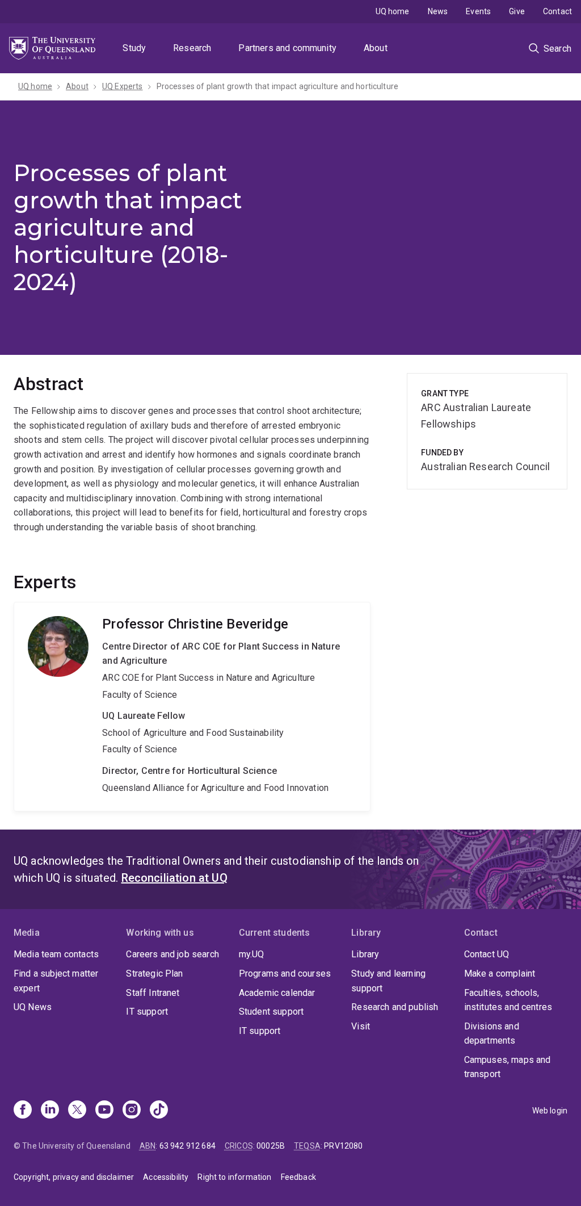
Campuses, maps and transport (507, 1067)
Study (134, 48)
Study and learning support (388, 981)
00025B (270, 1145)
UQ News (33, 1007)
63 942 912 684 (187, 1145)
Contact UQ (487, 954)
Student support (271, 1011)
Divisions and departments (491, 1033)
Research (192, 48)
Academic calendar (277, 992)
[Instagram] (132, 1111)
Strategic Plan (154, 973)
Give (517, 11)
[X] (77, 1111)
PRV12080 (343, 1145)
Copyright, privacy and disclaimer (74, 1177)
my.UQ (251, 954)
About (376, 48)
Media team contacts (56, 954)
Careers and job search (172, 954)
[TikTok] (159, 1111)
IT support (147, 1011)
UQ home (393, 11)
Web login (549, 1110)
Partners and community (287, 48)
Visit (360, 1026)
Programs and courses (285, 973)
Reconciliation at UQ (174, 878)
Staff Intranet (152, 992)
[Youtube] (104, 1111)
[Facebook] (23, 1111)
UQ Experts (122, 86)
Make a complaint (500, 973)
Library (365, 954)
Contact (557, 11)
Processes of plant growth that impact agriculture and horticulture (278, 86)
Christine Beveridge (192, 706)
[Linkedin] (50, 1111)
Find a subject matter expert (56, 981)
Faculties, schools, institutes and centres (508, 1000)
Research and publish (394, 1007)
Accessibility (165, 1177)
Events (478, 11)
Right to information (234, 1177)
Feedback (298, 1177)
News (438, 11)
